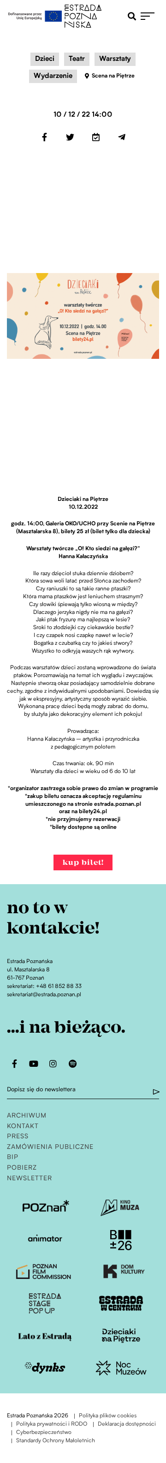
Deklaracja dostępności (127, 1424)
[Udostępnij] (44, 137)
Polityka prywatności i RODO (51, 1424)
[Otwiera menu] (150, 16)
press (18, 1137)
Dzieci (44, 59)
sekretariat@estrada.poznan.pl (44, 995)
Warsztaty (115, 59)
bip (12, 1157)
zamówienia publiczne (50, 1147)
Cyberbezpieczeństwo (43, 1432)
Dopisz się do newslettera (41, 1090)
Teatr (77, 59)
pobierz (22, 1168)
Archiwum (27, 1116)
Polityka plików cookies (107, 1416)
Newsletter (29, 1179)
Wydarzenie (53, 76)
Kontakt (23, 1127)
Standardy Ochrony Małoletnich (55, 1441)
